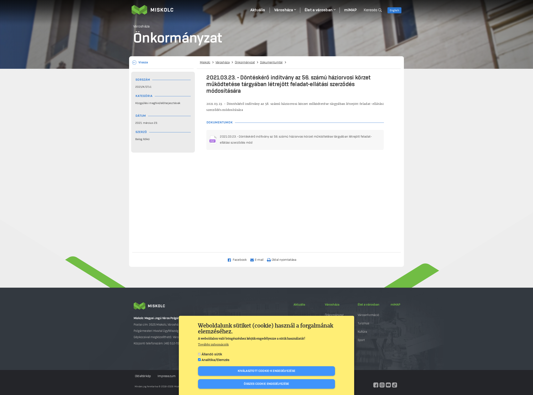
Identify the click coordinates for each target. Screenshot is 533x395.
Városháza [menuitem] (283, 10)
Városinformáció (368, 315)
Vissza (143, 62)
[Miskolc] (189, 10)
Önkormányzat (245, 62)
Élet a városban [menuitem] (319, 10)
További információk (213, 344)
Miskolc (205, 62)
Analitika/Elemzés (215, 360)
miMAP (395, 304)
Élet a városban (368, 304)
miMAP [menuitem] (350, 10)
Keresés (370, 10)
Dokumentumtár (271, 62)
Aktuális (299, 304)
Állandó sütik (212, 354)
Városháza (222, 62)
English (394, 10)
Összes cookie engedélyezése (266, 384)
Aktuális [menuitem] (257, 10)
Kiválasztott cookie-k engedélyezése (266, 371)
